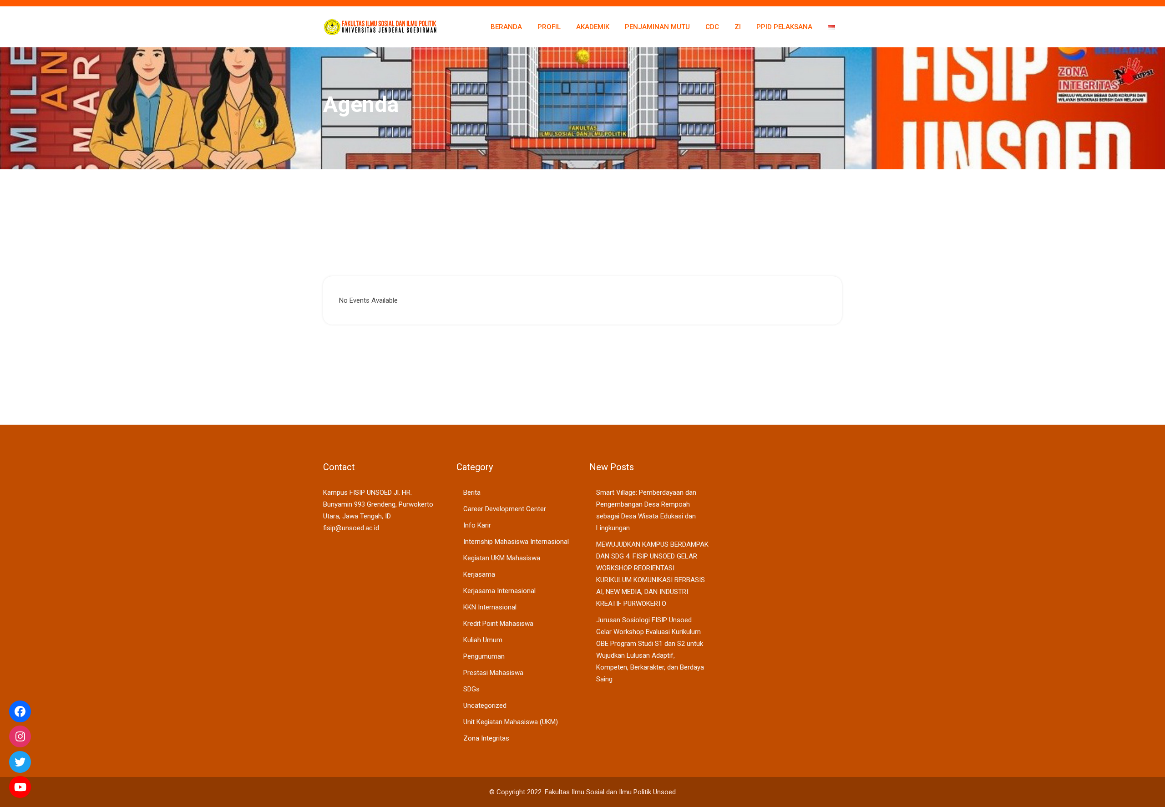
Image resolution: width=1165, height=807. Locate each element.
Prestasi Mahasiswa (493, 673)
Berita (472, 492)
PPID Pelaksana (784, 27)
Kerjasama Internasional (499, 591)
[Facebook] (20, 711)
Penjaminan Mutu (657, 27)
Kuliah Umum (482, 640)
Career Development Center (504, 509)
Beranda (506, 27)
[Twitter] (20, 762)
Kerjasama (479, 574)
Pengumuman (484, 656)
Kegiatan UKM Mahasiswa (501, 558)
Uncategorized (485, 705)
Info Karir (477, 525)
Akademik (592, 27)
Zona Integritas (486, 738)
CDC (712, 27)
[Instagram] (20, 736)
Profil (549, 27)
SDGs (471, 689)
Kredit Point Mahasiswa (498, 623)
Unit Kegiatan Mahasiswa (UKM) (510, 722)
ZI (737, 27)
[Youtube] (20, 787)
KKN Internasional (490, 607)
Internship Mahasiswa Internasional (516, 542)
